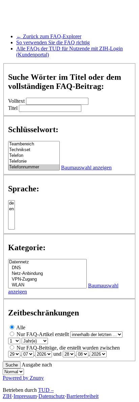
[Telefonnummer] (33, 167)
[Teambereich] (33, 144)
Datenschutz (51, 396)
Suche (11, 365)
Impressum (25, 396)
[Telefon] (33, 156)
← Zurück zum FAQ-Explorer (48, 36)
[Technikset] (33, 150)
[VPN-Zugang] (47, 279)
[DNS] (47, 268)
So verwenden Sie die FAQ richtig (53, 42)
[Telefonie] (33, 161)
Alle (20, 327)
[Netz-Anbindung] (47, 274)
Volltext (16, 101)
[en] (11, 209)
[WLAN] (47, 285)
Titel (13, 108)
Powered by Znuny (23, 378)
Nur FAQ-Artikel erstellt (43, 334)
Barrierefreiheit (82, 396)
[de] (11, 203)
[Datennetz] (47, 262)
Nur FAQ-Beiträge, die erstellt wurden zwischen (68, 348)
